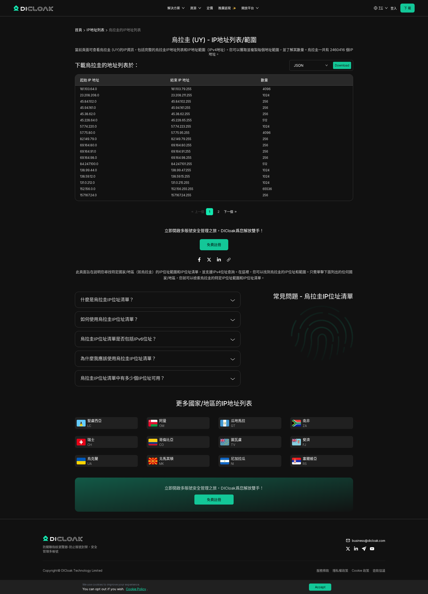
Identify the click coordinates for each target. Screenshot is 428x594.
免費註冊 (214, 244)
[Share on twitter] (348, 548)
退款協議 (379, 570)
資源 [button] (193, 8)
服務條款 (323, 570)
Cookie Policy (136, 589)
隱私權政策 (340, 570)
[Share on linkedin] (356, 548)
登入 (394, 8)
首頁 (78, 30)
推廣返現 (224, 8)
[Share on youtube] (372, 548)
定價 (210, 8)
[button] (381, 8)
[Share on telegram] (364, 548)
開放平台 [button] (247, 8)
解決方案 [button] (173, 8)
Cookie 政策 (360, 570)
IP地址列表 (95, 30)
